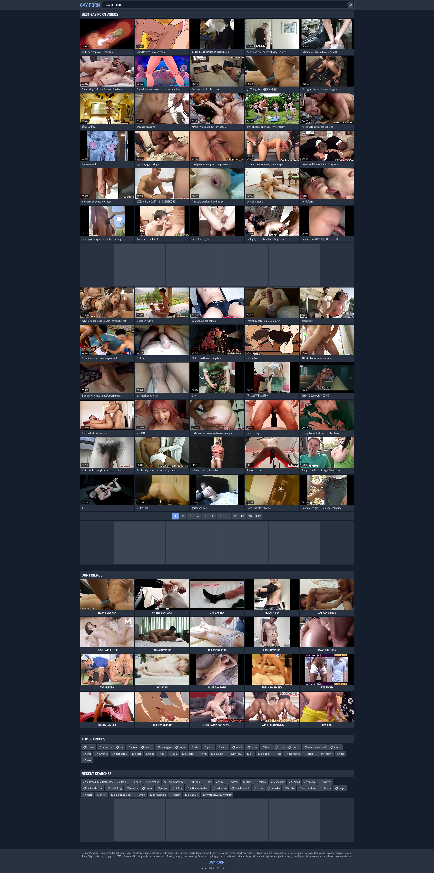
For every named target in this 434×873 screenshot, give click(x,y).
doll (342, 753)
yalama (311, 781)
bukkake (275, 788)
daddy (224, 747)
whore (142, 794)
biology (178, 788)
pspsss (163, 788)
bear (88, 760)
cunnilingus (236, 753)
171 (235, 516)
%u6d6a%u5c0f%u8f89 (219, 794)
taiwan (149, 788)
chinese (90, 747)
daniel (260, 788)
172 (242, 516)
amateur (218, 753)
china (134, 747)
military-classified (199, 788)
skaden (137, 781)
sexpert (182, 747)
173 (250, 516)
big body (265, 753)
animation (154, 781)
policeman (221, 788)
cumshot (103, 753)
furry (281, 747)
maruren (327, 781)
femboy (149, 747)
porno (210, 747)
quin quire (193, 794)
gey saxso (107, 747)
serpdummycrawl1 (316, 747)
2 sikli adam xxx (175, 781)
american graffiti (122, 794)
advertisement (241, 788)
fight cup (195, 781)
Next (258, 516)
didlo (310, 753)
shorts (103, 794)
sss (279, 753)
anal (88, 753)
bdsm (268, 747)
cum (175, 753)
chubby (296, 747)
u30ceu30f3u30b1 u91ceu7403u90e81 (106, 781)
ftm (121, 747)
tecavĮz (239, 747)
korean (337, 747)
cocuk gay (279, 781)
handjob (133, 788)
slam (248, 781)
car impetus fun (94, 788)
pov (210, 781)
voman (254, 747)
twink (203, 753)
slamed (296, 781)
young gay (165, 747)
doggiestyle (294, 753)
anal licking (116, 788)
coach (138, 753)
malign (177, 794)
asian (196, 747)
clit (251, 753)
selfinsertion (159, 794)
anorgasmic (327, 753)
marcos (234, 781)
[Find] (350, 5)
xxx (163, 753)
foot (151, 753)
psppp (342, 788)
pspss (89, 794)
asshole (189, 753)
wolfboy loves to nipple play (316, 788)
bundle (290, 788)
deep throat (121, 753)
